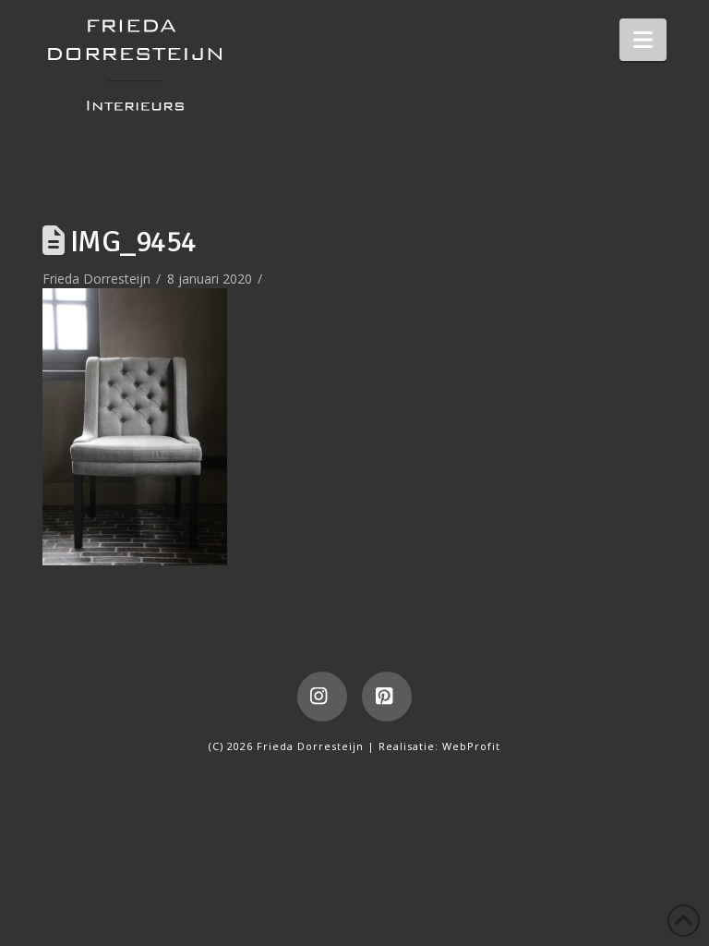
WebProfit (471, 746)
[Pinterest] (387, 697)
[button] (643, 39)
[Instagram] (322, 697)
